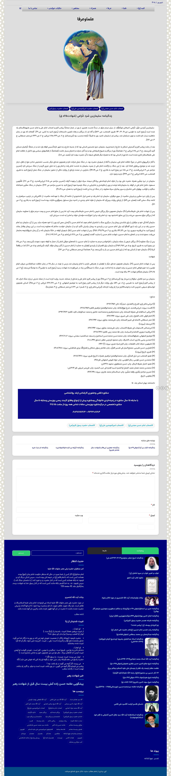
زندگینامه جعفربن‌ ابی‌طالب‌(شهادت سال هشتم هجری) (105, 449)
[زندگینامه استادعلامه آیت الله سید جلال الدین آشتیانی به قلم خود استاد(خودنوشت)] (152, 720)
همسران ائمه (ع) (48, 738)
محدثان (48, 734)
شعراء (93, 8)
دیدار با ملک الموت (76, 721)
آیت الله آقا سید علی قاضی (58, 700)
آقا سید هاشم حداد (76, 700)
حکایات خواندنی (55, 8)
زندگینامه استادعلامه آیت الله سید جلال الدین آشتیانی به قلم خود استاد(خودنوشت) (118, 716)
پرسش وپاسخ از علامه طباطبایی (29, 738)
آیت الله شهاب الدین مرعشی (73, 704)
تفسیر (156, 758)
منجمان (31, 734)
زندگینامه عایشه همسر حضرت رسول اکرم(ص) (141, 620)
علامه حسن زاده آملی (58, 725)
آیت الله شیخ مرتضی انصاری (52, 704)
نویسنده (59, 738)
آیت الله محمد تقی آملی (33, 704)
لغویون (22, 729)
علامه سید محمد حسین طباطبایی (38, 725)
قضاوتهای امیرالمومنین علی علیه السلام (40, 729)
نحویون (79, 738)
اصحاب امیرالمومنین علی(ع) (110, 425)
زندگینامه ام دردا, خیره (40, 447)
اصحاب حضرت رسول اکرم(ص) (81, 425)
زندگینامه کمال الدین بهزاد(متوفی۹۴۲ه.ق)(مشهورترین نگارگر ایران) (134, 616)
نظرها (104, 550)
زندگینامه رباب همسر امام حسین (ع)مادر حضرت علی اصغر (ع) (135, 629)
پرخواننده (140, 550)
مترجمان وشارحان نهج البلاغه (72, 734)
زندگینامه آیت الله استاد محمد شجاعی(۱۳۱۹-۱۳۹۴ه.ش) (138, 659)
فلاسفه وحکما (60, 729)
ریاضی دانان (51, 721)
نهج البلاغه (148, 758)
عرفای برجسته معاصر (75, 725)
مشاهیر (76, 8)
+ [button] (162, 388)
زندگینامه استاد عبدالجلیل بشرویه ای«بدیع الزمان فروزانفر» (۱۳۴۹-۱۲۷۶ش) (121, 640)
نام (153, 505)
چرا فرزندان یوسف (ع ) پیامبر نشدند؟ (145, 625)
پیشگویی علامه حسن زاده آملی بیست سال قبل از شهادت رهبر (48, 684)
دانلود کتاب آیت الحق (135, 577)
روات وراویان (63, 721)
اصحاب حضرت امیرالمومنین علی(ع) (84, 108)
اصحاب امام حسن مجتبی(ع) (112, 108)
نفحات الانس (70, 738)
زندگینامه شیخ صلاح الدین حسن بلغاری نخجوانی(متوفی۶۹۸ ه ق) (134, 663)
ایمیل (152, 515)
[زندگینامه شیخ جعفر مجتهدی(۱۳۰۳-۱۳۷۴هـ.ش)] (152, 563)
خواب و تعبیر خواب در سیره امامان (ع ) (144, 573)
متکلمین (57, 734)
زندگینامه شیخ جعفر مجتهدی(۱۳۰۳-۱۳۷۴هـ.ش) (124, 558)
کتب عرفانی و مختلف (75, 742)
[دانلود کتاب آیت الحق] (152, 586)
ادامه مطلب (79, 614)
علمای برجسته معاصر (75, 729)
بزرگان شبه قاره (55, 712)
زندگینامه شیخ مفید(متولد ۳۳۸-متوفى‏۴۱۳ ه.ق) (141, 677)
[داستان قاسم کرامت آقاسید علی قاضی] (152, 707)
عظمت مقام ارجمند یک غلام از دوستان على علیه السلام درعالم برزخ (133, 668)
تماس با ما (32, 8)
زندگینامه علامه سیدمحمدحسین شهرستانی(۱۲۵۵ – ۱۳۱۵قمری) (119, 686)
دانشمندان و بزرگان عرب (34, 717)
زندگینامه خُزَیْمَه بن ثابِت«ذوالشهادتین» (70, 447)
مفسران (40, 734)
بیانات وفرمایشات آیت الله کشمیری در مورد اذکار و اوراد (122, 597)
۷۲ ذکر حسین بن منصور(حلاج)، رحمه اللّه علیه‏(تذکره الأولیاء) (136, 673)
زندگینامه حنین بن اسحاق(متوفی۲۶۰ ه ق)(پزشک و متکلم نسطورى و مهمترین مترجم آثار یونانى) (126, 610)
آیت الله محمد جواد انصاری (73, 708)
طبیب (31, 721)
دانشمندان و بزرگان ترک (52, 717)
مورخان (23, 734)
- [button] (166, 388)
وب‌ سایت (79, 515)
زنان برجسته (40, 721)
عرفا (110, 8)
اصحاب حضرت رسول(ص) (58, 108)
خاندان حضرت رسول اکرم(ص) (73, 717)
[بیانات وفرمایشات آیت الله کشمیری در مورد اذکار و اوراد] (152, 601)
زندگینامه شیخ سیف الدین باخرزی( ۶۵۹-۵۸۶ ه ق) (140, 682)
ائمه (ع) (141, 8)
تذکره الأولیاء (32, 712)
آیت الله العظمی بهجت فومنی (37, 700)
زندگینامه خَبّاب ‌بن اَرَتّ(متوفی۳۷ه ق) (142, 447)
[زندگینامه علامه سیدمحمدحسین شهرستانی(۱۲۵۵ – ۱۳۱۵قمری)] (152, 693)
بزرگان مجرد (43, 712)
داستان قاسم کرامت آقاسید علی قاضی (128, 704)
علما (125, 8)
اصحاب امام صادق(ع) (55, 708)
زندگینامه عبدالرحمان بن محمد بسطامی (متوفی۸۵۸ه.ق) (137, 634)
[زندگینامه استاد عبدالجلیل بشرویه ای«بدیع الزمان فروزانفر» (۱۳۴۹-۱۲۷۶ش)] (152, 647)
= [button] (157, 388)
